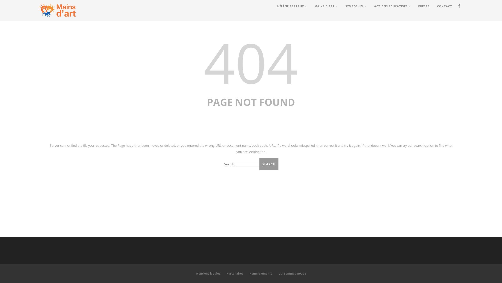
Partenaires (235, 273)
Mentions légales (208, 273)
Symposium (354, 6)
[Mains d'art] (57, 19)
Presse (423, 6)
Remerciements (261, 273)
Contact (444, 6)
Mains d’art (325, 6)
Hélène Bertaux (290, 6)
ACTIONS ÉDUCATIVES (391, 6)
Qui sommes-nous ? (292, 273)
